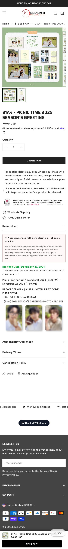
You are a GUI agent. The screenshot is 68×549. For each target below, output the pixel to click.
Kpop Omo (18, 527)
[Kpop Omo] (33, 13)
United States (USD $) (19, 505)
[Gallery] (34, 65)
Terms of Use (47, 471)
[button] (62, 13)
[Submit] (61, 462)
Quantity (7, 139)
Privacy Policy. (10, 475)
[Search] (55, 13)
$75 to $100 (22, 23)
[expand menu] (4, 11)
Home (5, 23)
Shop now (31, 543)
